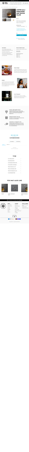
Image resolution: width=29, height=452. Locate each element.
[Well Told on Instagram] (16, 216)
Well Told (12, 221)
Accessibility (16, 212)
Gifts (18, 2)
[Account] (25, 3)
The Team (9, 208)
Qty (16, 33)
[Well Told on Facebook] (13, 216)
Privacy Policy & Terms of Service (16, 221)
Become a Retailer (17, 209)
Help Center (16, 207)
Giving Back (9, 209)
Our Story (9, 207)
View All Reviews (14, 136)
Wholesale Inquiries (24, 206)
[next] (15, 13)
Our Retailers (16, 208)
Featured (11, 2)
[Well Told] (5, 3)
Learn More (20, 200)
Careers (8, 210)
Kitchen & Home (16, 2)
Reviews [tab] (3, 144)
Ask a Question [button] (12, 141)
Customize (20, 2)
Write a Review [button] (18, 141)
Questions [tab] (8, 144)
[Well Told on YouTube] (14, 216)
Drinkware (13, 2)
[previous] (2, 189)
